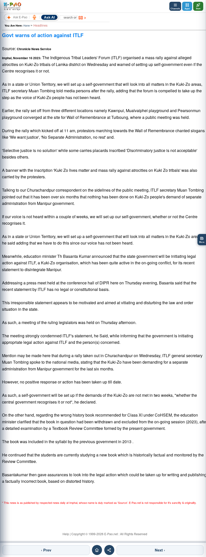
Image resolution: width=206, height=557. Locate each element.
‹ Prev (46, 550)
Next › (160, 550)
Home (26, 25)
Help (66, 534)
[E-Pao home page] (97, 550)
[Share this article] (109, 550)
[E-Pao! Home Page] (12, 6)
